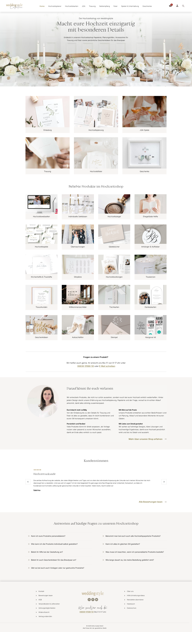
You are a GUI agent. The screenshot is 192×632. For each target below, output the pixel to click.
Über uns (130, 591)
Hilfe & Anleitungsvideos (136, 595)
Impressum (131, 604)
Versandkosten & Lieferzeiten (49, 604)
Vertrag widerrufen (45, 616)
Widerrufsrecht (44, 612)
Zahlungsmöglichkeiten (47, 608)
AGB (40, 600)
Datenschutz (131, 608)
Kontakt (41, 591)
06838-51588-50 (87, 612)
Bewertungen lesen (46, 595)
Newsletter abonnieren (135, 600)
